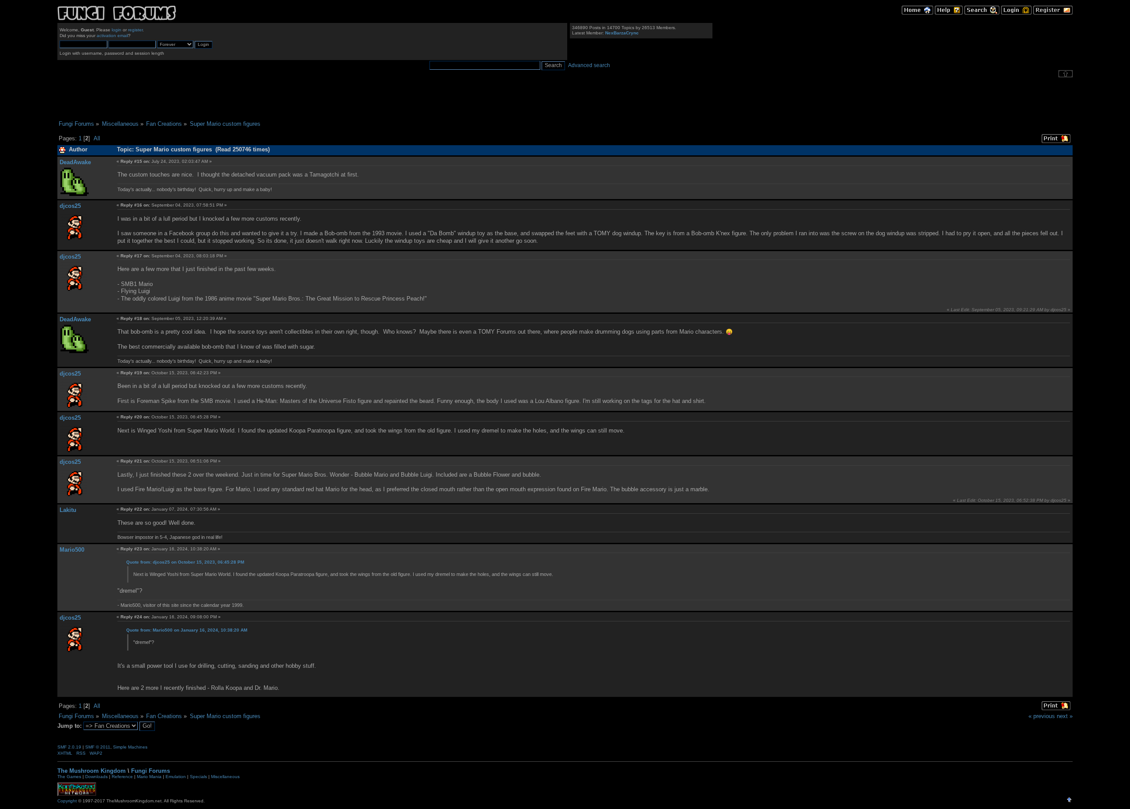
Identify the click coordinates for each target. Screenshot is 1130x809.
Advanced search (589, 65)
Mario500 (72, 549)
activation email (112, 35)
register (135, 29)
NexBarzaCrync (622, 32)
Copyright (67, 800)
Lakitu (68, 510)
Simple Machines (130, 747)
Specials (198, 776)
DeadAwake (75, 162)
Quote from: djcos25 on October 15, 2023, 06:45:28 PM (185, 562)
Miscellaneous (225, 776)
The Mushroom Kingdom (91, 771)
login (116, 29)
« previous (1041, 716)
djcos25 (70, 206)
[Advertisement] (565, 99)
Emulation (176, 776)
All (97, 138)
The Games (69, 776)
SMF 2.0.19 (69, 747)
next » (1065, 716)
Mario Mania (149, 776)
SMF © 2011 (97, 747)
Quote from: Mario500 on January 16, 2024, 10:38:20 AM (186, 630)
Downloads (96, 776)
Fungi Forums (150, 771)
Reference (122, 776)
